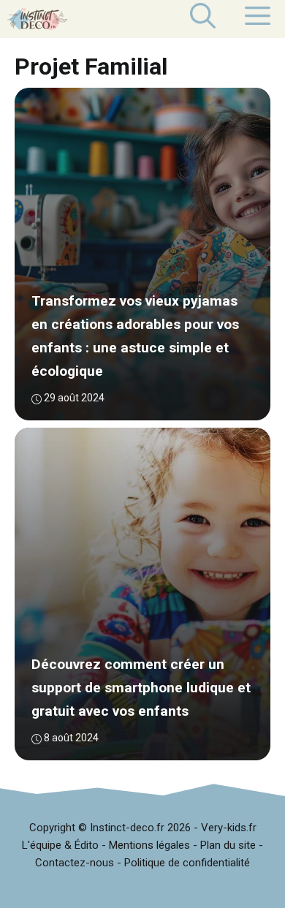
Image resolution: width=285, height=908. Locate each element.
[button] (202, 19)
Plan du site (228, 845)
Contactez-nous (74, 862)
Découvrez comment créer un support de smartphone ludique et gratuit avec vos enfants (141, 688)
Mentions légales (149, 845)
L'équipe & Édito (60, 845)
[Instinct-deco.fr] (37, 19)
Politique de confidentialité (187, 862)
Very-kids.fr (228, 827)
